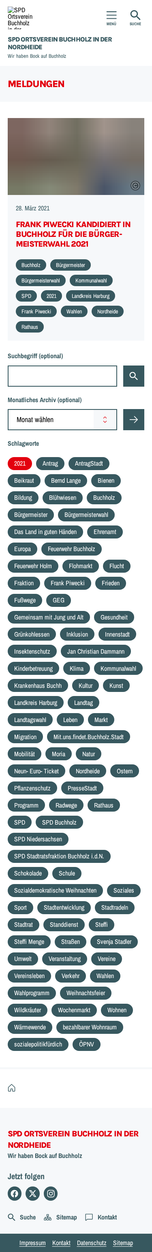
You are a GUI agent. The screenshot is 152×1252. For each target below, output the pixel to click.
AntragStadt (89, 463)
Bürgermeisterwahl (86, 514)
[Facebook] (15, 1193)
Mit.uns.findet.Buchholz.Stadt (89, 736)
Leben (70, 719)
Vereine (107, 958)
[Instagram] (51, 1193)
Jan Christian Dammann (95, 651)
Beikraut (24, 480)
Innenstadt (117, 634)
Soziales (123, 890)
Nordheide (88, 770)
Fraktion (24, 582)
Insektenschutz (32, 651)
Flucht (116, 565)
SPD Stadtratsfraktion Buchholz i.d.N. (59, 855)
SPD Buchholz (59, 822)
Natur (88, 753)
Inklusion (77, 634)
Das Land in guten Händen (45, 531)
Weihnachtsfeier (85, 992)
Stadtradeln (114, 907)
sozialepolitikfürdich (38, 1044)
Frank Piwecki (68, 582)
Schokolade (28, 873)
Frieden (111, 582)
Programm (26, 805)
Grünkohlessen (31, 634)
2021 (20, 463)
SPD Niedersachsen (38, 838)
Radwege (66, 805)
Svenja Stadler (114, 941)
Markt (101, 719)
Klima (76, 668)
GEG (58, 599)
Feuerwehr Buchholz (71, 548)
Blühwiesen (62, 497)
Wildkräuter (27, 1009)
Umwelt (23, 958)
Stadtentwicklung (64, 907)
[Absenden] (133, 419)
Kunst (116, 685)
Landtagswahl (30, 719)
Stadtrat (23, 924)
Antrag (50, 463)
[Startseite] (13, 1088)
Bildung (23, 497)
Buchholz (104, 497)
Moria (58, 753)
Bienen (106, 480)
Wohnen (116, 1009)
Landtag (83, 702)
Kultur (85, 685)
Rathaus (103, 805)
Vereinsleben (29, 975)
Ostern (125, 770)
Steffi (101, 924)
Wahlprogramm (31, 992)
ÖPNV (86, 1044)
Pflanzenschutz (32, 788)
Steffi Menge (29, 941)
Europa (22, 548)
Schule (67, 873)
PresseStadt (82, 788)
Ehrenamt (105, 531)
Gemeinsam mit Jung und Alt (48, 617)
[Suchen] (133, 376)
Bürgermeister (30, 514)
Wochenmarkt (74, 1009)
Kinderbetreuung (33, 668)
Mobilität (24, 753)
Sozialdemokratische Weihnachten (55, 890)
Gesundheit (114, 617)
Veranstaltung (65, 958)
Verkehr (70, 975)
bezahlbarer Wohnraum (90, 1026)
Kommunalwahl (118, 668)
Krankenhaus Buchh (38, 685)
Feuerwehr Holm (33, 565)
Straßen (70, 941)
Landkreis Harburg (35, 702)
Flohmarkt (80, 565)
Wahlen (105, 975)
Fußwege (25, 599)
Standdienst (64, 924)
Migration (25, 736)
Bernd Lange (66, 480)
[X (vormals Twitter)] (33, 1193)
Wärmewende (30, 1026)
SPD (19, 822)
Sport (20, 907)
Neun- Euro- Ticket (36, 770)
